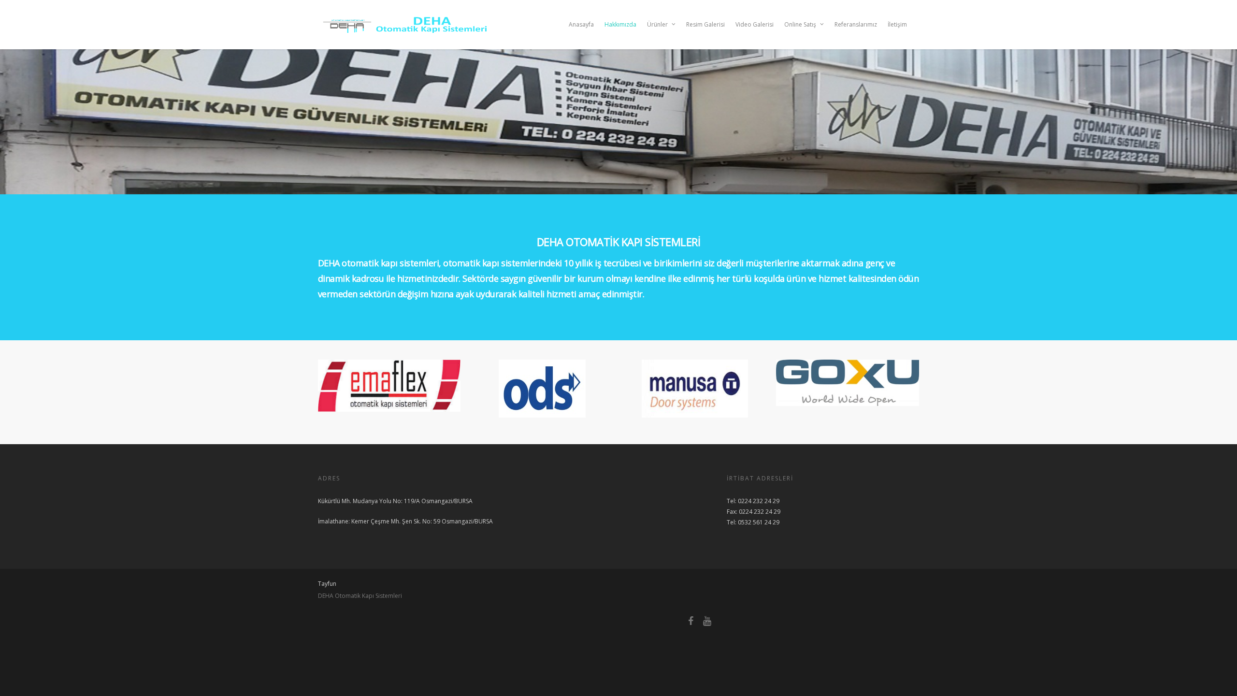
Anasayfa (581, 24)
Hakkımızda (620, 24)
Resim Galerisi (705, 24)
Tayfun (327, 584)
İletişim (897, 24)
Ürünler (657, 24)
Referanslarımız (855, 24)
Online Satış (800, 24)
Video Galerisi (754, 24)
